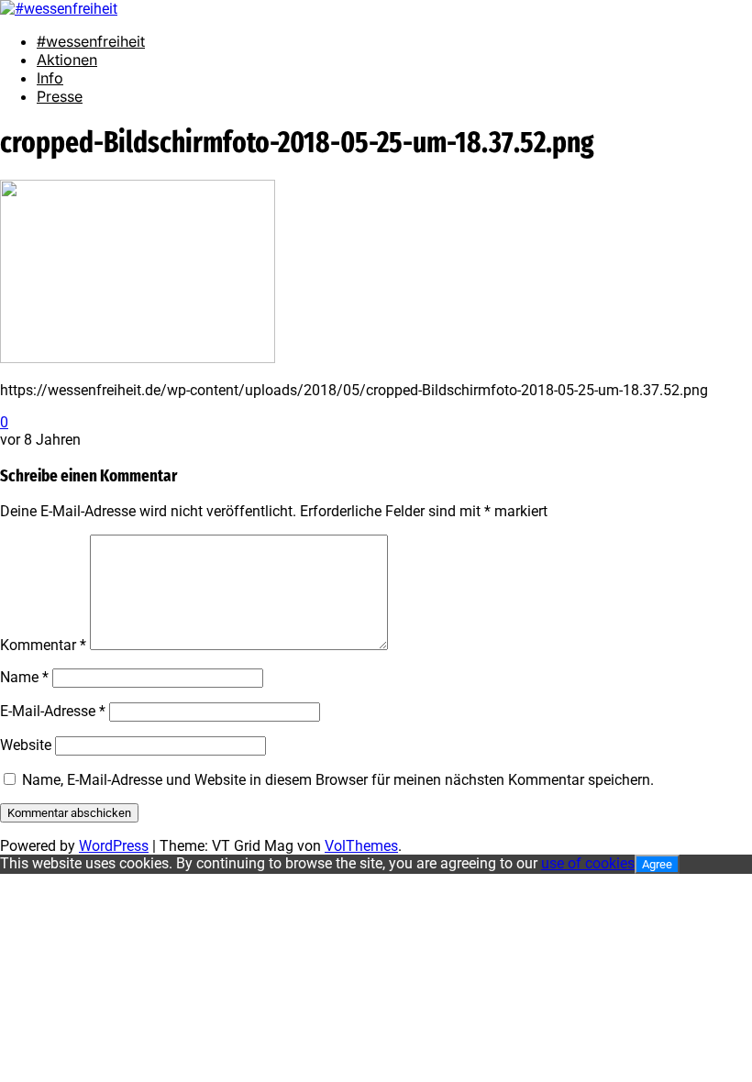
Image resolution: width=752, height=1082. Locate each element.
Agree (657, 864)
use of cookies (588, 863)
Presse (60, 96)
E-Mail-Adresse (52, 711)
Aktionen (67, 59)
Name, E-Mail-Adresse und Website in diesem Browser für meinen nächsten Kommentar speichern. (338, 780)
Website (25, 745)
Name (24, 677)
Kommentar (43, 645)
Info (50, 78)
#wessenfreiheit (91, 41)
